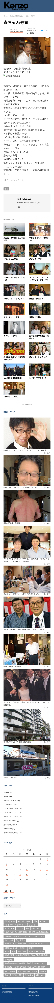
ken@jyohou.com (24, 199)
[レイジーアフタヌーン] (39, 365)
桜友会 (7, 952)
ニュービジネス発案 (11, 808)
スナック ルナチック (38, 357)
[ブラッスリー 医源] (14, 304)
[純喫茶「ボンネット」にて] (14, 286)
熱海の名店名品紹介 (11, 833)
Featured (7, 792)
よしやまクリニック (11, 813)
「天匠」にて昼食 (11, 397)
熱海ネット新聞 (34, 995)
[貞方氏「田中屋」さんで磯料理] (14, 225)
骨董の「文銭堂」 (36, 317)
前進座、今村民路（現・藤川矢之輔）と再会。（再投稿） (25, 629)
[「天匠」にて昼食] (14, 384)
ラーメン (20, 928)
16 (47, 869)
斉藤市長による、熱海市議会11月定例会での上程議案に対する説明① (27, 944)
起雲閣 (34, 971)
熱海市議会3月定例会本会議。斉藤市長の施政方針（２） (25, 963)
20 (27, 874)
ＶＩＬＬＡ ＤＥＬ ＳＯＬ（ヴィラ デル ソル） (39, 279)
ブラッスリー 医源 (11, 317)
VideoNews (8, 804)
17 (7, 874)
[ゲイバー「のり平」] (14, 323)
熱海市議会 (9, 960)
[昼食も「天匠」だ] (39, 286)
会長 (33, 928)
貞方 (19, 971)
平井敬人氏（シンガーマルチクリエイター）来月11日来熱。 (26, 450)
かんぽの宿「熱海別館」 (13, 378)
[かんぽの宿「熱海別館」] (14, 365)
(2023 (7, 921)
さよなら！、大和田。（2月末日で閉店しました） (22, 594)
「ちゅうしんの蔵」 (11, 259)
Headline (7, 796)
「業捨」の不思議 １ (12, 777)
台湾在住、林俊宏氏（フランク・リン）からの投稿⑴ (24, 936)
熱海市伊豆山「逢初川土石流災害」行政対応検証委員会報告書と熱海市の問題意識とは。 (27, 955)
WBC (35, 921)
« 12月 (6, 891)
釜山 (6, 975)
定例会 (22, 940)
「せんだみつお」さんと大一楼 (14, 279)
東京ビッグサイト (35, 948)
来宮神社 (23, 948)
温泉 (13, 952)
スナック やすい (36, 259)
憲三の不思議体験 (10, 821)
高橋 (37, 975)
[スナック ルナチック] (39, 344)
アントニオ (9, 925)
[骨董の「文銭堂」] (39, 304)
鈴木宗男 (13, 975)
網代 (6, 971)
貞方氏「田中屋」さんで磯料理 (14, 239)
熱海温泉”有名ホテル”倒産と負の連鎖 (17, 742)
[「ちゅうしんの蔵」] (14, 246)
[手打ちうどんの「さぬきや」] (39, 225)
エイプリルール (20, 925)
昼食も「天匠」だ (36, 299)
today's (28, 921)
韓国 (20, 975)
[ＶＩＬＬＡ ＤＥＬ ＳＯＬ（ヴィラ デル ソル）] (39, 264)
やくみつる (44, 921)
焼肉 (19, 952)
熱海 (6, 189)
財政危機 (26, 971)
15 (40, 869)
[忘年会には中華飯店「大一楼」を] (39, 323)
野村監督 (43, 971)
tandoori (21, 921)
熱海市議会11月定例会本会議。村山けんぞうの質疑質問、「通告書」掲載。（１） (26, 967)
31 (7, 884)
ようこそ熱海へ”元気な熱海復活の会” (14, 358)
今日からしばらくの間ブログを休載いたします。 (21, 487)
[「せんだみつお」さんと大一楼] (14, 264)
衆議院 (12, 971)
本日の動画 (8, 829)
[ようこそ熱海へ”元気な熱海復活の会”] (14, 344)
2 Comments (27, 405)
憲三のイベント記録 (11, 816)
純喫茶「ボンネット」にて (14, 299)
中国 (27, 928)
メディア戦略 (9, 928)
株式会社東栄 (33, 992)
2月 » (12, 891)
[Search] (47, 5)
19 (20, 874)
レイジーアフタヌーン (38, 378)
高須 (43, 975)
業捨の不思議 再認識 (12, 523)
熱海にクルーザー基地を (12, 666)
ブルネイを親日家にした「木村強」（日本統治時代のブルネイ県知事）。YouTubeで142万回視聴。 (26, 560)
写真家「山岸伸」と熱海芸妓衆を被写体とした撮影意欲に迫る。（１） (27, 932)
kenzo (13, 921)
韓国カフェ (29, 975)
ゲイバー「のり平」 (11, 336)
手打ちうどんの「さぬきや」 (39, 239)
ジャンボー (33, 925)
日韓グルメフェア (11, 948)
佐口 (38, 928)
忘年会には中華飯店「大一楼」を (39, 337)
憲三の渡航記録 (9, 825)
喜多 (6, 940)
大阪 (11, 940)
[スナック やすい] (39, 246)
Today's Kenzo (9, 800)
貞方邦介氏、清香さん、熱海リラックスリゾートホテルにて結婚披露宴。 (26, 703)
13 (27, 869)
